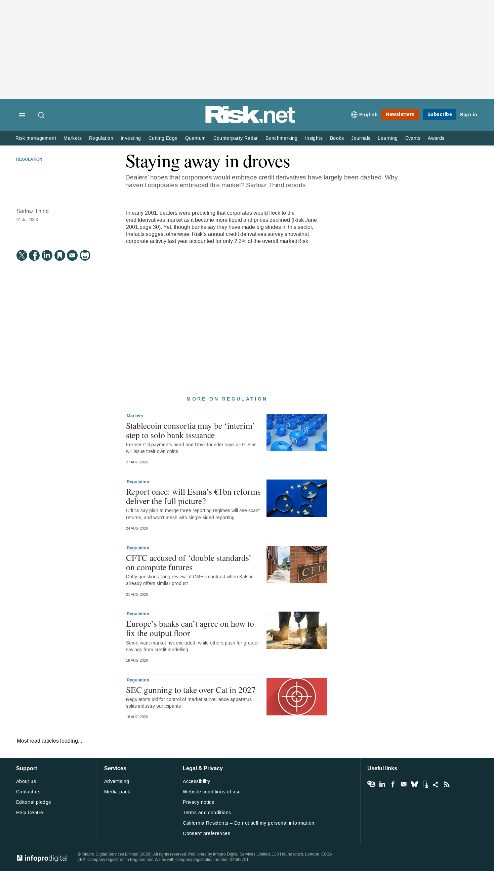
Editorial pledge (33, 802)
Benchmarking (281, 138)
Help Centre (29, 813)
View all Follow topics (371, 784)
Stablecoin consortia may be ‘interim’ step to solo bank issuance (190, 430)
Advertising (116, 781)
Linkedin (382, 784)
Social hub (436, 784)
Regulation (101, 138)
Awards (436, 138)
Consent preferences (206, 833)
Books (337, 138)
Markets (73, 138)
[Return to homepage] (250, 121)
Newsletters (400, 114)
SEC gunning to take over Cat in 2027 (191, 689)
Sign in (469, 114)
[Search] (41, 115)
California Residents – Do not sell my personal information (248, 823)
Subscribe (439, 114)
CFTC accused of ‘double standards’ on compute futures (189, 562)
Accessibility (196, 781)
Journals (360, 138)
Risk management (35, 138)
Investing (131, 138)
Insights (314, 138)
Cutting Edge (163, 138)
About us (26, 781)
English (368, 114)
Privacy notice (198, 802)
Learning (388, 138)
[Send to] (72, 255)
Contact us (28, 792)
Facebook (393, 784)
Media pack (117, 792)
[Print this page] (85, 255)
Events (412, 138)
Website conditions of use (212, 792)
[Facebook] (34, 255)
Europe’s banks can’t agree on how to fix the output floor (190, 628)
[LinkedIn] (47, 255)
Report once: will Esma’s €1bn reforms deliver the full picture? (193, 496)
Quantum (195, 138)
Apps (425, 784)
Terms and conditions (207, 813)
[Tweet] (21, 255)
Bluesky (414, 784)
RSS (447, 784)
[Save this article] (59, 255)
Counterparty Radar (235, 138)
